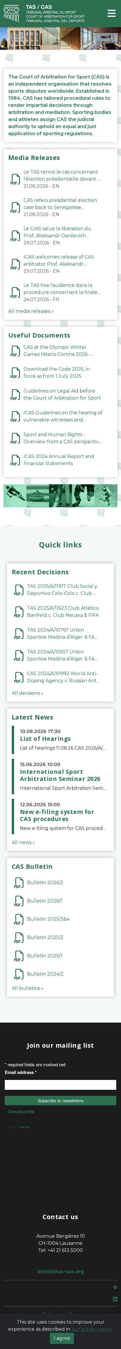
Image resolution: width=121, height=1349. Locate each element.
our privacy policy (92, 1329)
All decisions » (27, 693)
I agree (62, 1338)
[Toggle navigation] (111, 13)
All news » (23, 842)
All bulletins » (27, 988)
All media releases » (31, 311)
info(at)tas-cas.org (60, 1271)
